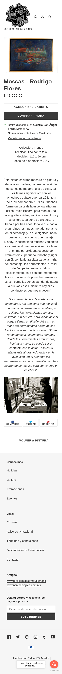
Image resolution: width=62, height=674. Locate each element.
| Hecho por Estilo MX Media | (31, 658)
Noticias (12, 470)
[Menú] (56, 16)
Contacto (13, 559)
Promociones (15, 489)
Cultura (11, 479)
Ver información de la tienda (24, 138)
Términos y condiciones (22, 541)
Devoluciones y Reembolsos (25, 550)
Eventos (12, 498)
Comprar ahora (31, 115)
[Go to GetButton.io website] (54, 671)
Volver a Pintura (33, 440)
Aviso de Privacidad (20, 531)
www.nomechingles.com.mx (24, 585)
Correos (12, 522)
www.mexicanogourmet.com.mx (26, 580)
